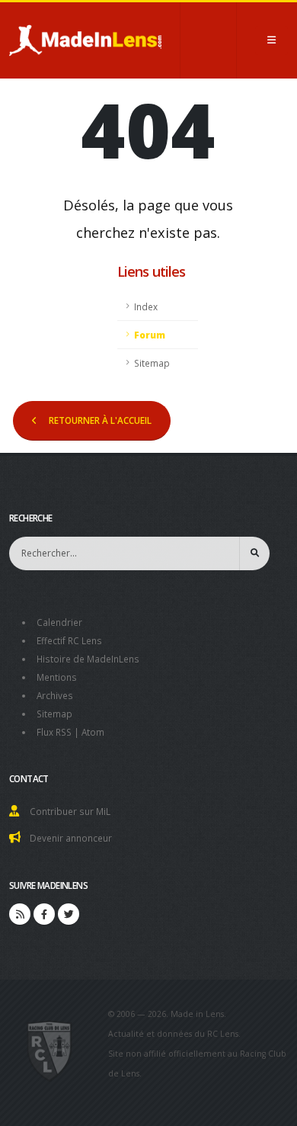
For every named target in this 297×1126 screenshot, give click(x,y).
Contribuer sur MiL (70, 811)
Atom (92, 732)
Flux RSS (54, 732)
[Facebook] (44, 914)
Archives (55, 695)
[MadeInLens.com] (50, 1049)
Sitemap (152, 363)
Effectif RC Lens (69, 640)
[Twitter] (68, 914)
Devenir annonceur (71, 838)
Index (146, 306)
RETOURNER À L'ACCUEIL (100, 420)
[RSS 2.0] (19, 914)
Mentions (57, 677)
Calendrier (59, 622)
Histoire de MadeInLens (88, 659)
